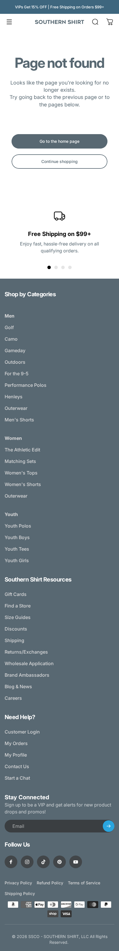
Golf (9, 327)
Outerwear (16, 408)
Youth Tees (17, 549)
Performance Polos (26, 385)
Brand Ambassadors (27, 675)
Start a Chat (17, 778)
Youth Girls (17, 560)
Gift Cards (16, 594)
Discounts (16, 629)
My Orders (16, 743)
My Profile (16, 755)
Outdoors (15, 362)
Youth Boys (17, 537)
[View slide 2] (56, 267)
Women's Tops (21, 473)
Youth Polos (18, 526)
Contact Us (17, 766)
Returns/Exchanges (26, 652)
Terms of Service (84, 882)
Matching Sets (20, 461)
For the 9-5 (17, 373)
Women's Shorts (23, 484)
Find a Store (18, 606)
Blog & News (18, 686)
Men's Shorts (19, 420)
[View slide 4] (70, 267)
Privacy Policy (18, 882)
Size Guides (18, 617)
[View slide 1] (49, 267)
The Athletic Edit (22, 450)
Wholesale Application (29, 663)
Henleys (14, 396)
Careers (13, 698)
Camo (11, 339)
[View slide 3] (63, 267)
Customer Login (22, 732)
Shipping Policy (20, 893)
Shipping (14, 640)
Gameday (15, 350)
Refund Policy (50, 882)
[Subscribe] (108, 826)
